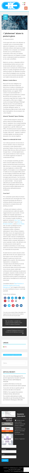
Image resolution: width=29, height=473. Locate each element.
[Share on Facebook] (5, 306)
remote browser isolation (17, 314)
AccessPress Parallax (19, 471)
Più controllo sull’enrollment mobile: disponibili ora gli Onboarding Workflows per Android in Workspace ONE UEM (14, 398)
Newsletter (21, 312)
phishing (9, 314)
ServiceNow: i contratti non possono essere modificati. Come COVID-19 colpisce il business (13, 322)
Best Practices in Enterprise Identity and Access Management (13, 285)
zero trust (5, 315)
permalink (17, 315)
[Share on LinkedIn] (17, 306)
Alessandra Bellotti (9, 39)
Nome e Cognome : (20, 439)
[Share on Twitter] (9, 306)
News (16, 312)
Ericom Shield (20, 224)
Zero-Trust (17, 220)
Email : (3, 454)
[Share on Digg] (21, 306)
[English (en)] (24, 4)
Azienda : (4, 449)
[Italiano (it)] (24, 2)
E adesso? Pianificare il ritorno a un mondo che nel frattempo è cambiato (14, 331)
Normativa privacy (19, 434)
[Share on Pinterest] (13, 306)
